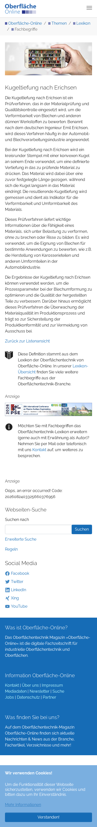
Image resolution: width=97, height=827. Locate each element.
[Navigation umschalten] (89, 7)
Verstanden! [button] (48, 817)
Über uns (30, 685)
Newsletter (39, 691)
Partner (49, 697)
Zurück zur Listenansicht (27, 341)
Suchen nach (17, 519)
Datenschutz (28, 697)
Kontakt (38, 449)
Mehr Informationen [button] (23, 804)
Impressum (52, 685)
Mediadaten (16, 691)
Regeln (11, 549)
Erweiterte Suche (20, 539)
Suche (58, 691)
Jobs (9, 697)
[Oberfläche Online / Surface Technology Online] (20, 8)
